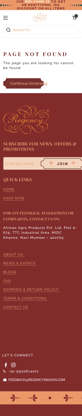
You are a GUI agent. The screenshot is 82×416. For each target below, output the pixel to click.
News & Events (20, 263)
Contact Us (15, 307)
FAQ (7, 281)
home (9, 189)
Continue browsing (28, 83)
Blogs (9, 272)
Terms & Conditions (25, 298)
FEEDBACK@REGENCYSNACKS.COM (36, 380)
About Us (13, 254)
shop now (14, 198)
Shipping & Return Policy (31, 289)
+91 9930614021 (24, 371)
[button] (74, 17)
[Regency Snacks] (40, 17)
